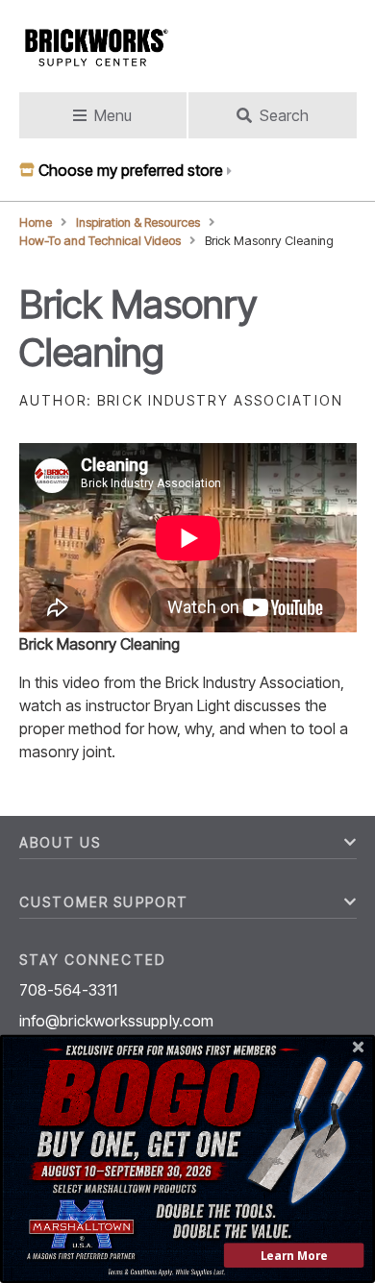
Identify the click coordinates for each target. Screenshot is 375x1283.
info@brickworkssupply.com (116, 1020)
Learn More (294, 1255)
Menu (113, 115)
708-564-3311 (68, 990)
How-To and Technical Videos (100, 241)
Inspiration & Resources (138, 222)
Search (284, 115)
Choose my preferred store (130, 170)
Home (35, 222)
